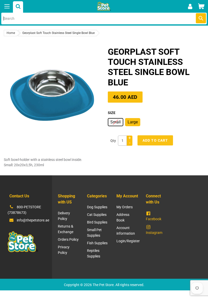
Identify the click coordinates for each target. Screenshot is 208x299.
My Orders (124, 207)
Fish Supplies (97, 243)
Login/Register (128, 241)
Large (133, 122)
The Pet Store (103, 285)
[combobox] (104, 18)
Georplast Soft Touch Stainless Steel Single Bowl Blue (58, 33)
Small (115, 122)
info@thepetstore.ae (33, 220)
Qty (113, 141)
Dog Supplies (97, 207)
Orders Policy (68, 239)
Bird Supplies (97, 222)
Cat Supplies (97, 215)
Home (11, 33)
